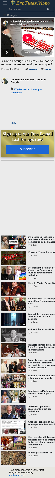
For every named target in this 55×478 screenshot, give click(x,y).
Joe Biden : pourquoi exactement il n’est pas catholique (39, 409)
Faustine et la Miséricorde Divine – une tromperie (41, 392)
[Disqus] (27, 198)
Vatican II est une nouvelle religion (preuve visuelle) (41, 376)
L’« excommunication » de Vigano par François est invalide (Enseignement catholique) (41, 271)
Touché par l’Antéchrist (40, 452)
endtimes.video (17, 475)
